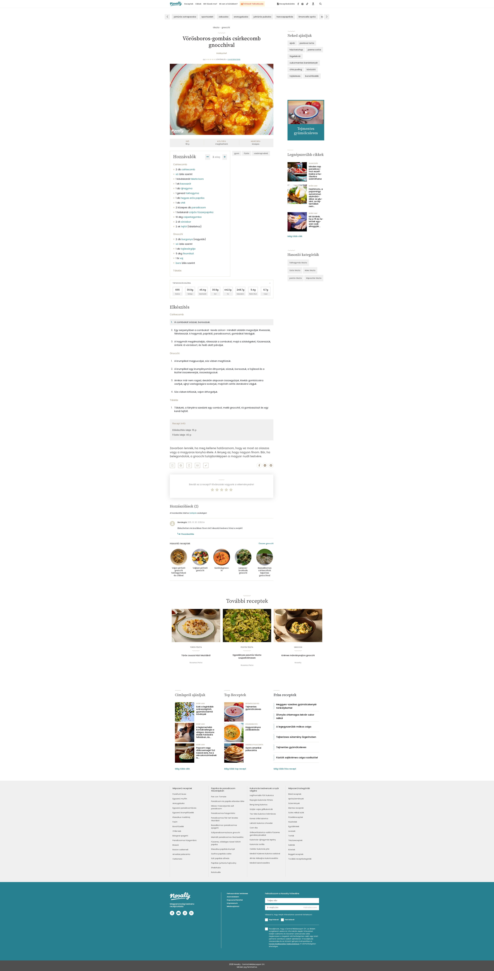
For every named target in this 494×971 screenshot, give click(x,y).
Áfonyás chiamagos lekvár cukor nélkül (295, 716)
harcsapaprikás (285, 16)
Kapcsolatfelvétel (235, 900)
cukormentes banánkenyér (304, 62)
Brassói (176, 845)
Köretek (291, 849)
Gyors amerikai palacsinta (253, 749)
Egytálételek (293, 826)
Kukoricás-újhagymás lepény (263, 839)
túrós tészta (294, 270)
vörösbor (185, 221)
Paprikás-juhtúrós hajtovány (223, 863)
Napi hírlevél (274, 920)
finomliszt (188, 253)
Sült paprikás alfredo (220, 858)
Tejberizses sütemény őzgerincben (296, 737)
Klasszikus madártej (181, 817)
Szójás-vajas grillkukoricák (261, 809)
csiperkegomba (192, 217)
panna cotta (314, 49)
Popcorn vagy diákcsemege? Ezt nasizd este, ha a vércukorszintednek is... (206, 753)
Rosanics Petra (196, 662)
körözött (311, 69)
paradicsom (199, 207)
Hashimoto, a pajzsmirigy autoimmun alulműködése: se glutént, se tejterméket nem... (316, 198)
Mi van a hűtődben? (228, 4)
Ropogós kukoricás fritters (261, 800)
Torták (291, 835)
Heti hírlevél (289, 920)
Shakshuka (216, 867)
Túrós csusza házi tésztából (195, 655)
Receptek (188, 4)
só (177, 174)
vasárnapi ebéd (261, 153)
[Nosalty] (176, 4)
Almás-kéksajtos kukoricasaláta (264, 858)
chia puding (296, 69)
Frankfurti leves (179, 794)
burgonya (187, 239)
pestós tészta (295, 278)
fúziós (246, 153)
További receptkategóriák (299, 859)
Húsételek (292, 822)
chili (183, 202)
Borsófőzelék (178, 826)
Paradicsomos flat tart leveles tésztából (224, 819)
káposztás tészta (313, 278)
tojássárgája (188, 248)
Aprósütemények (296, 798)
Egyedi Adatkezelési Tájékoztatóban (284, 944)
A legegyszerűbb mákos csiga (293, 726)
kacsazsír (185, 183)
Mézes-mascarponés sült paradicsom (222, 807)
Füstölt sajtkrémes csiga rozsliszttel (297, 757)
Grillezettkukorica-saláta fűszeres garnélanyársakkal (265, 833)
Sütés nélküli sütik (296, 812)
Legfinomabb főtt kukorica (262, 795)
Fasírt (175, 822)
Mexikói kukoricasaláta (260, 863)
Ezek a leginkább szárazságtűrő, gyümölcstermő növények (205, 710)
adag (217, 157)
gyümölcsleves (252, 703)
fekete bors (197, 179)
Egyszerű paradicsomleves (184, 808)
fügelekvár (295, 56)
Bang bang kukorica (258, 804)
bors (178, 263)
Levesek (291, 831)
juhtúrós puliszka (262, 16)
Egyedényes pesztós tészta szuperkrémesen (247, 656)
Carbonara (177, 859)
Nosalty (298, 662)
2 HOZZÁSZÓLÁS (234, 59)
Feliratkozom (310, 907)
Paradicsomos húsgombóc (185, 840)
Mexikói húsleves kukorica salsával (265, 853)
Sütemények (294, 803)
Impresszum (232, 903)
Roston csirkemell (180, 849)
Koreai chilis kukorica (259, 818)
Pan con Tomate (218, 796)
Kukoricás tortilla (257, 844)
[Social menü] (303, 4)
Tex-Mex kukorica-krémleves (263, 814)
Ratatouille (216, 872)
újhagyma (186, 188)
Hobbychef (221, 53)
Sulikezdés (313, 163)
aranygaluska (241, 16)
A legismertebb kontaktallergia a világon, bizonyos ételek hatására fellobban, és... (205, 732)
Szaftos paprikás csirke (221, 853)
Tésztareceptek (295, 840)
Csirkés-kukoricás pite (259, 849)
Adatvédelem (233, 897)
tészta (216, 27)
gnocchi (226, 27)
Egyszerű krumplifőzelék (183, 812)
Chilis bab (177, 831)
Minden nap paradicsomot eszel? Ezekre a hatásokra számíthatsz (315, 172)
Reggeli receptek (295, 854)
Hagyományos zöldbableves (253, 728)
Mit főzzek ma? (210, 4)
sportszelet (207, 16)
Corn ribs (254, 827)
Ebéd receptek (294, 794)
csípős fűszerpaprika (201, 212)
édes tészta (310, 270)
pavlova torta (307, 43)
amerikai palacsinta (254, 744)
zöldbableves (251, 724)
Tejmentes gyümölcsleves (253, 707)
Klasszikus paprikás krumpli (223, 849)
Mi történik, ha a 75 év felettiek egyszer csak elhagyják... (316, 221)
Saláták (291, 845)
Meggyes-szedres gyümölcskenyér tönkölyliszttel (296, 706)
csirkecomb (188, 169)
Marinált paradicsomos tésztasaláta (227, 837)
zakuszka (223, 16)
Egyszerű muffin (180, 798)
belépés (193, 513)
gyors (236, 153)
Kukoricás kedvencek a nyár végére (264, 789)
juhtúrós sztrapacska (185, 16)
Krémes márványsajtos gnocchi (298, 655)
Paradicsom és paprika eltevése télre (227, 801)
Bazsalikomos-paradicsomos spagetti (224, 826)
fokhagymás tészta (298, 262)
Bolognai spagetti (180, 835)
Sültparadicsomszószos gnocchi (225, 832)
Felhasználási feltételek (237, 893)
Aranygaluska (178, 803)
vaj (181, 258)
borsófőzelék (312, 76)
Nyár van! (313, 186)
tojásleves (295, 76)
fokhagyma (192, 193)
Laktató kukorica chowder (261, 823)
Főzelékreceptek (295, 817)
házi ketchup (296, 49)
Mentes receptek (296, 808)
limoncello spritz (307, 16)
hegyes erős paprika (192, 198)
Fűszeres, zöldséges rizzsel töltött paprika (226, 843)
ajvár (292, 43)
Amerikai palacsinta (181, 854)
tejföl (184, 226)
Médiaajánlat (233, 906)
